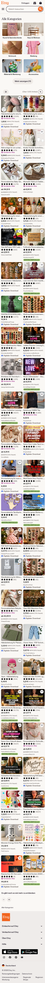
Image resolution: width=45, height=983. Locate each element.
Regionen (39, 977)
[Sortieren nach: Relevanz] (40, 92)
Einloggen (25, 3)
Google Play (29, 951)
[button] (9, 965)
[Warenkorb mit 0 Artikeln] (41, 3)
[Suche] (40, 9)
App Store (10, 951)
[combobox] (21, 9)
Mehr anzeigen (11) (23, 81)
